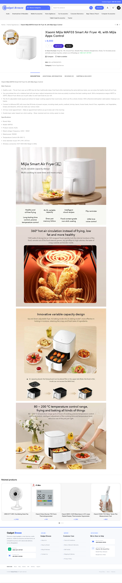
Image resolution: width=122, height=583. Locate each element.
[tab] (35, 75)
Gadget (14, 533)
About (15, 566)
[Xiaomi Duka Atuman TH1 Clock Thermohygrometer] (46, 498)
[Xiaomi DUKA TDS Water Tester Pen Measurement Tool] (105, 498)
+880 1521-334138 (116, 1)
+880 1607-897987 (85, 53)
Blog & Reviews (45, 549)
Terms (108, 571)
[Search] (91, 7)
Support (38, 566)
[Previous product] (115, 25)
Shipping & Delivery (69, 554)
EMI (28, 566)
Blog (20, 566)
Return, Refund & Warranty (71, 545)
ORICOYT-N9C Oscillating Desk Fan (16, 514)
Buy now (68, 46)
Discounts (99, 7)
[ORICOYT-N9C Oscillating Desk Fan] (16, 498)
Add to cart (58, 46)
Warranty (113, 571)
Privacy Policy (68, 558)
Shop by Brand (45, 545)
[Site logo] (12, 7)
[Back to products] (117, 25)
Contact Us (44, 554)
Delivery (33, 566)
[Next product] (119, 25)
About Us (44, 540)
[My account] (107, 8)
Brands (24, 566)
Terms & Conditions (69, 540)
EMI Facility (67, 549)
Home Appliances (13, 25)
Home (3, 25)
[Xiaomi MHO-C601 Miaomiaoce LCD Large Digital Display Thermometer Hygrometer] (75, 498)
